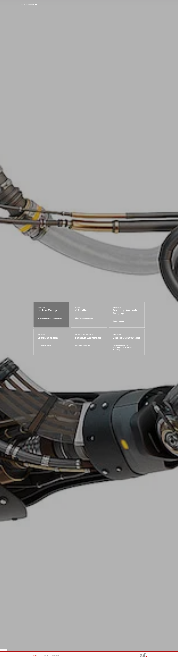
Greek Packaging (48, 337)
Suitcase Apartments (88, 337)
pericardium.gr (47, 310)
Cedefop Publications (126, 337)
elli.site (81, 310)
